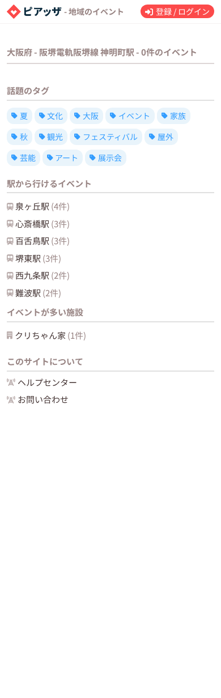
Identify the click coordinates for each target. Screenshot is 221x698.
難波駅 (38, 293)
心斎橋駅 (42, 223)
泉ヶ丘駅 (42, 206)
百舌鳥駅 (42, 240)
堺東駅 (38, 258)
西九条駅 (42, 275)
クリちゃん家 (50, 335)
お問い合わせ (43, 399)
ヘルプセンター (47, 382)
